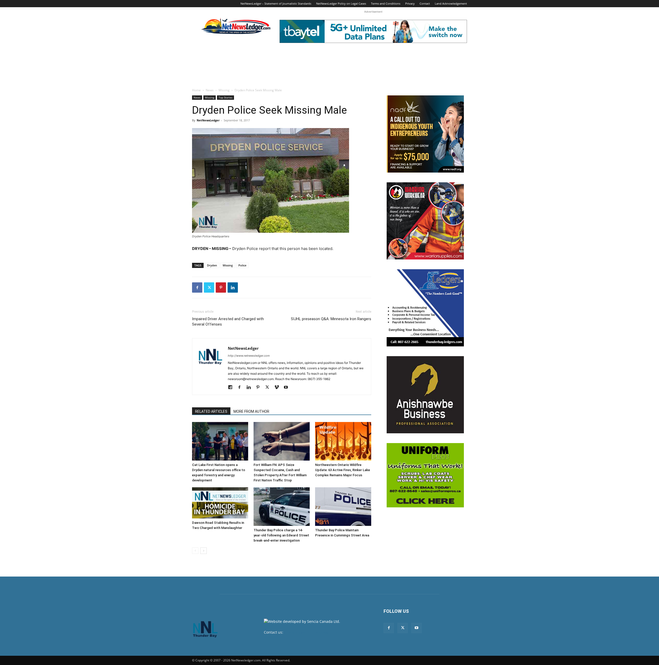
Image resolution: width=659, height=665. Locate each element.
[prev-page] (195, 550)
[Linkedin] (233, 287)
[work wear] (425, 220)
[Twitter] (209, 287)
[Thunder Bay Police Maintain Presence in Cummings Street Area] (343, 506)
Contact (425, 3)
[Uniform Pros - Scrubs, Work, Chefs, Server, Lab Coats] (425, 475)
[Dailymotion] (232, 387)
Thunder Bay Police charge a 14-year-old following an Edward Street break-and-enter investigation (281, 535)
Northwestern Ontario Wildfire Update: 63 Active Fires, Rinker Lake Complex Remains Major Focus (342, 470)
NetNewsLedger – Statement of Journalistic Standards (275, 3)
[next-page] (203, 550)
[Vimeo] (278, 387)
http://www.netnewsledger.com (249, 355)
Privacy (410, 3)
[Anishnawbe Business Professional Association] (425, 394)
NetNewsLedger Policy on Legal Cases (341, 3)
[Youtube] (287, 387)
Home (196, 90)
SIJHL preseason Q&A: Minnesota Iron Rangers (331, 319)
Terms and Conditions (385, 3)
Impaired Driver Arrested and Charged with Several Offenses (228, 322)
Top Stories (225, 97)
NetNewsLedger (208, 120)
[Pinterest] (221, 287)
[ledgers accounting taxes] (425, 307)
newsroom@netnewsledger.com (312, 632)
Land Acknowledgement (451, 3)
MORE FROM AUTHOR (251, 411)
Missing (224, 90)
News (210, 90)
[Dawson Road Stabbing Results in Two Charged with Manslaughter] (220, 502)
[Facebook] (197, 287)
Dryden (212, 265)
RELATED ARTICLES (211, 411)
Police (242, 265)
